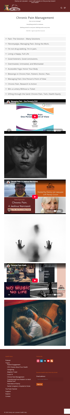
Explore (7, 394)
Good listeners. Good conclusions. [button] (23, 59)
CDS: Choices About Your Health (17, 367)
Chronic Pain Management (15, 377)
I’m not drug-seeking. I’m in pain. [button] (22, 48)
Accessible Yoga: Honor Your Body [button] (23, 69)
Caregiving (10, 369)
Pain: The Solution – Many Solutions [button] (24, 38)
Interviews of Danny (13, 384)
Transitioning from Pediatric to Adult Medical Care (19, 380)
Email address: (40, 376)
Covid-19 (10, 374)
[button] (65, 8)
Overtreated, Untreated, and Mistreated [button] (25, 64)
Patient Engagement (13, 365)
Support (8, 391)
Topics (7, 363)
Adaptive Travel (12, 372)
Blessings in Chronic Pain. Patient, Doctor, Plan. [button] (29, 74)
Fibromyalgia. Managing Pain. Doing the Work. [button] (28, 43)
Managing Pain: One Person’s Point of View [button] (27, 79)
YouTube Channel (11, 389)
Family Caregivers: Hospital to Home (18, 386)
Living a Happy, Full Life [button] (18, 54)
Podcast (7, 360)
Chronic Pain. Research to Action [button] (22, 84)
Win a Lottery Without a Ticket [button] (21, 89)
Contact (7, 396)
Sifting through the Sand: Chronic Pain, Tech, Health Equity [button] (34, 94)
